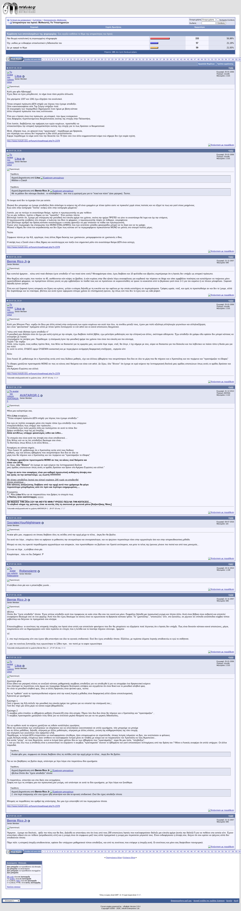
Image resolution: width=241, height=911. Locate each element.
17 (92, 59)
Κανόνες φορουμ (13, 887)
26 (123, 59)
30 (136, 59)
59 (236, 59)
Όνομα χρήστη (195, 20)
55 (222, 59)
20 (102, 59)
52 (212, 59)
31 (140, 59)
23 (112, 59)
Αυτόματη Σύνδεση (227, 20)
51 (209, 59)
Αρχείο (229, 901)
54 (219, 59)
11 (71, 59)
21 (105, 59)
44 (185, 59)
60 (240, 59)
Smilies (12, 879)
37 (160, 59)
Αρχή (236, 901)
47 (195, 59)
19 (99, 59)
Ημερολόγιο (199, 27)
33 (147, 59)
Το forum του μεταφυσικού (20, 20)
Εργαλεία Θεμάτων (206, 64)
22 (109, 59)
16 (88, 59)
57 (229, 59)
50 (205, 59)
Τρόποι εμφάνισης (225, 64)
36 (157, 59)
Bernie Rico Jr (17, 261)
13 (78, 59)
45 (188, 59)
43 (181, 59)
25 (119, 59)
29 (133, 59)
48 (198, 59)
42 (178, 59)
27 (126, 59)
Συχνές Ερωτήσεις (113, 27)
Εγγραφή (34, 27)
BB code (10, 877)
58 (233, 59)
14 (81, 59)
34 (150, 59)
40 (171, 59)
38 (164, 59)
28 (130, 59)
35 (154, 59)
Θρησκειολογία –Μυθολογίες (55, 20)
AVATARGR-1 (30, 395)
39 (167, 59)
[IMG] (18, 881)
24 (116, 59)
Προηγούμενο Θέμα (114, 858)
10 (68, 59)
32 (143, 59)
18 (95, 59)
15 (85, 59)
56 (226, 59)
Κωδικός (193, 23)
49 (202, 59)
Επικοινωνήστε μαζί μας (181, 901)
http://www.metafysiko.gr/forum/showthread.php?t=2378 (33, 141)
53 (216, 59)
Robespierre (28, 571)
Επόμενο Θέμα (129, 858)
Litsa (18, 76)
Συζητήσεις (37, 20)
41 (174, 59)
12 (74, 59)
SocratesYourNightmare (24, 522)
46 (191, 59)
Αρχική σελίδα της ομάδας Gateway (209, 901)
